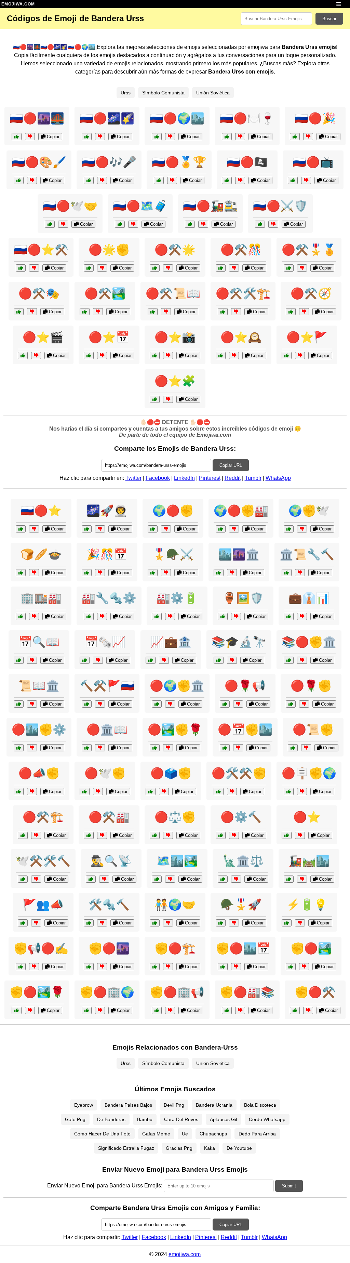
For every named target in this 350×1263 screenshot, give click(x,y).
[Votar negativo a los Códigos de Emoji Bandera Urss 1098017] (240, 180)
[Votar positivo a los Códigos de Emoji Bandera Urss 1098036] (221, 355)
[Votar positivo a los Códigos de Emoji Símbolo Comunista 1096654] (225, 704)
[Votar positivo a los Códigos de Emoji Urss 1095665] (23, 879)
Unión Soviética (213, 92)
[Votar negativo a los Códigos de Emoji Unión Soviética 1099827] (236, 879)
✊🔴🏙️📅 (243, 948)
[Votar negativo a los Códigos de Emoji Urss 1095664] (36, 922)
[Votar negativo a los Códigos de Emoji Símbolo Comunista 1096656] (168, 835)
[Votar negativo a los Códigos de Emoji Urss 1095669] (234, 922)
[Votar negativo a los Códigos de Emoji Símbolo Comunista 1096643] (308, 1010)
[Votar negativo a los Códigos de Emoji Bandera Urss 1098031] (30, 136)
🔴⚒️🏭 (109, 817)
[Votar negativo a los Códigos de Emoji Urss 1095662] (166, 528)
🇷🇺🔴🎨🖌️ (39, 162)
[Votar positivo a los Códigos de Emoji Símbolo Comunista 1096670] (223, 966)
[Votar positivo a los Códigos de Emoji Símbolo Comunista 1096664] (293, 747)
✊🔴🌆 (109, 948)
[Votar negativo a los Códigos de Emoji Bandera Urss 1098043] (306, 180)
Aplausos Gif (223, 1119)
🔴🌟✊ (109, 250)
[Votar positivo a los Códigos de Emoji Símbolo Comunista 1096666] (157, 704)
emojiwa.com (185, 1254)
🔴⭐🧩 (175, 381)
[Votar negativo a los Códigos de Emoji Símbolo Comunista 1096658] (100, 1010)
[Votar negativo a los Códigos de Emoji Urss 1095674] (164, 660)
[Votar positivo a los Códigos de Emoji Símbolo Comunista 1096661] (19, 791)
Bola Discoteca (260, 1105)
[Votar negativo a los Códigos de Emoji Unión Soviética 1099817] (302, 528)
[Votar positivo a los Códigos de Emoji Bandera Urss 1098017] (227, 180)
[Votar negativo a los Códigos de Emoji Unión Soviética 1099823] (166, 572)
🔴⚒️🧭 (311, 293)
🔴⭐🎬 (43, 337)
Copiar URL (230, 465)
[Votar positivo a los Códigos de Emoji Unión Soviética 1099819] (91, 879)
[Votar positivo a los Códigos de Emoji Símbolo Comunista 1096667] (23, 835)
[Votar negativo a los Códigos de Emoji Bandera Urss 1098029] (102, 180)
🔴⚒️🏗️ (43, 817)
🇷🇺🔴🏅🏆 (179, 162)
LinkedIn (184, 478)
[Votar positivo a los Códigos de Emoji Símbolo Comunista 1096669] (151, 791)
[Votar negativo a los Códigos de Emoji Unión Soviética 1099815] (34, 528)
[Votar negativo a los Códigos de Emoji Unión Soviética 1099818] (32, 704)
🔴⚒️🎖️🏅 (309, 250)
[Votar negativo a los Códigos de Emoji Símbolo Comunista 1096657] (100, 747)
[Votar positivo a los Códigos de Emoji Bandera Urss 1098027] (87, 136)
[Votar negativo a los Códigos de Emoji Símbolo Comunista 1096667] (36, 835)
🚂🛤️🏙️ (308, 861)
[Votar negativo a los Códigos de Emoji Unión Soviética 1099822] (102, 616)
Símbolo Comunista (163, 92)
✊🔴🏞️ (311, 948)
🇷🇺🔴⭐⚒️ (41, 250)
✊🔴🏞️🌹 (37, 992)
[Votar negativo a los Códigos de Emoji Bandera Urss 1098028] (102, 355)
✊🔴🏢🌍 (107, 992)
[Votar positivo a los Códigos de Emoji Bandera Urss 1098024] (223, 311)
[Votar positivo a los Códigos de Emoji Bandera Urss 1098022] (287, 355)
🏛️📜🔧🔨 (307, 554)
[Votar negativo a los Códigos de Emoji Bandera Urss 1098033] (32, 180)
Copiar (52, 136)
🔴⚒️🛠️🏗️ (243, 293)
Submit (289, 1185)
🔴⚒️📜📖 (173, 293)
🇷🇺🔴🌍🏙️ (177, 118)
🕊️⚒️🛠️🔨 (43, 861)
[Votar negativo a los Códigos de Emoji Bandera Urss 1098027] (100, 136)
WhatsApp (278, 478)
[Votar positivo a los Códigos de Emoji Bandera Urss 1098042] (221, 268)
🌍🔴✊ (172, 510)
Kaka (209, 1148)
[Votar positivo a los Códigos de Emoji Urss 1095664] (23, 922)
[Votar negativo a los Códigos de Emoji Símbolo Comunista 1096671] (168, 747)
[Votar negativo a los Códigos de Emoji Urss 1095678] (34, 616)
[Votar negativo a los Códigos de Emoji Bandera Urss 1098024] (236, 311)
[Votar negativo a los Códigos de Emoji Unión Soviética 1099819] (104, 879)
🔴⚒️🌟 (175, 250)
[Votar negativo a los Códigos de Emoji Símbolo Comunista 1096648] (302, 660)
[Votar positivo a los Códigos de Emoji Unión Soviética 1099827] (223, 879)
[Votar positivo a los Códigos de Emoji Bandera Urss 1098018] (89, 268)
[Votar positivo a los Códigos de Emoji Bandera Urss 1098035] (120, 224)
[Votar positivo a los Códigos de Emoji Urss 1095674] (151, 660)
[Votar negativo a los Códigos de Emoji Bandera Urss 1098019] (273, 224)
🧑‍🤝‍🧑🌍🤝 (175, 904)
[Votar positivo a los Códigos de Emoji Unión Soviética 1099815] (21, 528)
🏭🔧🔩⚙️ (109, 598)
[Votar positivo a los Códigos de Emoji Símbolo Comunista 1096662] (17, 1010)
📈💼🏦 (170, 642)
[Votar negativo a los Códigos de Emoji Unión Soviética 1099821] (300, 922)
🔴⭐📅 (109, 337)
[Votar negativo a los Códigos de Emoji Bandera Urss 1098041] (172, 180)
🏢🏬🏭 (41, 598)
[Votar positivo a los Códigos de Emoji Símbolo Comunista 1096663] (19, 747)
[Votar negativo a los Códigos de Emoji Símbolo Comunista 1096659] (102, 835)
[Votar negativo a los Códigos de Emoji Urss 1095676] (100, 528)
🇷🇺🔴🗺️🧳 (140, 206)
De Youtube (239, 1148)
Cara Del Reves (181, 1119)
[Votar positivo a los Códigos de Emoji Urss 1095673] (223, 616)
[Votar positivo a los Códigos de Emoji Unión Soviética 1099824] (21, 572)
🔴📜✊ (313, 729)
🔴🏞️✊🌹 (175, 729)
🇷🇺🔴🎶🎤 (109, 162)
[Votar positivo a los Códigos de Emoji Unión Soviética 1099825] (219, 572)
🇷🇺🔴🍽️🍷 (247, 118)
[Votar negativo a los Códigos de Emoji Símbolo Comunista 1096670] (236, 966)
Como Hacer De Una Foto (102, 1133)
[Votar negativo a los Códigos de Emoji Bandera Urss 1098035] (133, 224)
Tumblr (253, 478)
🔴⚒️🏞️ (104, 293)
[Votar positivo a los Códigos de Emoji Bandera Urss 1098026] (289, 268)
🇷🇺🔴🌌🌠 (107, 118)
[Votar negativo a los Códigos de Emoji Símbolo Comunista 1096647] (304, 704)
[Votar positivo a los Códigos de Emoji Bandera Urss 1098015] (21, 268)
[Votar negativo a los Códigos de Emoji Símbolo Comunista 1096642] (300, 835)
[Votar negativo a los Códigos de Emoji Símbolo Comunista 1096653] (238, 747)
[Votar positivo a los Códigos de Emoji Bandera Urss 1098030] (291, 311)
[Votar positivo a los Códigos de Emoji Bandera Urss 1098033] (19, 180)
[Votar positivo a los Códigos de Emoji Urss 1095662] (153, 528)
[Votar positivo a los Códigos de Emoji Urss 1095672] (155, 922)
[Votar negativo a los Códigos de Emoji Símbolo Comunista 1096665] (170, 1010)
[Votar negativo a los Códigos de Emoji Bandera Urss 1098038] (32, 311)
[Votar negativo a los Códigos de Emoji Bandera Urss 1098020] (166, 311)
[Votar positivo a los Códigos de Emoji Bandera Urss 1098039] (227, 136)
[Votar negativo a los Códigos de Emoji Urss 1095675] (170, 879)
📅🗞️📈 (104, 642)
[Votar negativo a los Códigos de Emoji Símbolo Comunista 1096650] (234, 528)
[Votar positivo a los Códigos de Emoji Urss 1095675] (157, 879)
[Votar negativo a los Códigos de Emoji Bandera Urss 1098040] (168, 399)
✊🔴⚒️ (315, 992)
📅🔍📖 (38, 642)
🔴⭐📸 (175, 337)
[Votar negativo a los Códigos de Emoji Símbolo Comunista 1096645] (234, 835)
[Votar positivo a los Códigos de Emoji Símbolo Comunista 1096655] (155, 966)
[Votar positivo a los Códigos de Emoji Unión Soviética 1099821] (287, 922)
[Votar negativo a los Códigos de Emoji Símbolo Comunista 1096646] (34, 966)
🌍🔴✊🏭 (241, 510)
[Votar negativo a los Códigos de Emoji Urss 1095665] (36, 879)
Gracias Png (179, 1148)
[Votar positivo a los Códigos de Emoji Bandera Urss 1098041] (159, 180)
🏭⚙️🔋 (177, 598)
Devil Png (174, 1105)
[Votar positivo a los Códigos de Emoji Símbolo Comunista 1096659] (89, 835)
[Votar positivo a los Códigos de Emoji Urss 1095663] (287, 572)
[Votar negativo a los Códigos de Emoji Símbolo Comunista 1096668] (240, 1010)
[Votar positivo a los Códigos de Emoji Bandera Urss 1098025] (295, 136)
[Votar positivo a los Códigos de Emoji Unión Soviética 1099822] (89, 616)
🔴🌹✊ (311, 686)
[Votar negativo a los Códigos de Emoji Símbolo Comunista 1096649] (232, 791)
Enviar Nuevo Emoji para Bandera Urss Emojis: (104, 1185)
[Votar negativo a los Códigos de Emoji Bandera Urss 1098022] (300, 355)
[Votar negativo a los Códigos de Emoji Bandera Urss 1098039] (240, 136)
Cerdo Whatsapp (267, 1119)
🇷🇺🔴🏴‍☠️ (247, 162)
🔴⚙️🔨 (240, 817)
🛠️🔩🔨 (109, 904)
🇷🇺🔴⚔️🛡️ (280, 206)
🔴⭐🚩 (306, 337)
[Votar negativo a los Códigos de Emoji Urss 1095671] (100, 572)
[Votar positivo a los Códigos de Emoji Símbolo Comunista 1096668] (227, 1010)
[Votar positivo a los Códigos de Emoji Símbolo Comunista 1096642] (287, 835)
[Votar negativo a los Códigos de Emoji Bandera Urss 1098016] (168, 268)
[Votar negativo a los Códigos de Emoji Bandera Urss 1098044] (36, 355)
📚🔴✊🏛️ (309, 642)
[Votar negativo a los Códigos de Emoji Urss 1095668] (302, 879)
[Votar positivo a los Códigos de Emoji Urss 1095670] (85, 660)
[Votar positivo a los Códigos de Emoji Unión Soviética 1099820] (289, 616)
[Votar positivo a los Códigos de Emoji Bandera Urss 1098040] (155, 399)
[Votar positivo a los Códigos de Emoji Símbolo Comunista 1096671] (155, 747)
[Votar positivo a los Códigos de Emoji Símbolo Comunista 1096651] (85, 791)
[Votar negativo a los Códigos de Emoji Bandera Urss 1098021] (170, 136)
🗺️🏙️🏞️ (177, 861)
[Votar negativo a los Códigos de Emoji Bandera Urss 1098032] (168, 355)
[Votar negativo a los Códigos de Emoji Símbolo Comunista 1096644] (302, 791)
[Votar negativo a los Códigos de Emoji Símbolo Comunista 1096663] (32, 747)
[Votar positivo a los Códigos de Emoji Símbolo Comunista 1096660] (89, 966)
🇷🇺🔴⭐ (41, 510)
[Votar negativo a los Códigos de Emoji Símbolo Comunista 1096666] (170, 704)
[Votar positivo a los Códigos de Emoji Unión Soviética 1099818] (19, 704)
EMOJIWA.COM (18, 4)
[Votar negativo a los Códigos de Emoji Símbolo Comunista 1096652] (304, 966)
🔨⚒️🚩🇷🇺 (107, 686)
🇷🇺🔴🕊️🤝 (70, 206)
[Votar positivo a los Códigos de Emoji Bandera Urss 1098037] (190, 224)
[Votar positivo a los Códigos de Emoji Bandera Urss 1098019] (260, 224)
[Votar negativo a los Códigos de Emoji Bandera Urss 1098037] (203, 224)
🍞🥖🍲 (41, 554)
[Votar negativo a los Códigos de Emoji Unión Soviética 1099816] (100, 704)
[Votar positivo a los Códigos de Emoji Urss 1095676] (87, 528)
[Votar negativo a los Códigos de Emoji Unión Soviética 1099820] (302, 616)
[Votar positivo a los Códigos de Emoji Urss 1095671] (87, 572)
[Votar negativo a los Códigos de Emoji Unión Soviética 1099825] (232, 572)
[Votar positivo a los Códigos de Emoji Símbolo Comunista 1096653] (225, 747)
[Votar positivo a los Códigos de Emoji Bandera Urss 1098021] (157, 136)
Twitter (133, 478)
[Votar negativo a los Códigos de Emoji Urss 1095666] (232, 660)
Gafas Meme (156, 1133)
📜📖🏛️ (38, 686)
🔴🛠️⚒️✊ (239, 773)
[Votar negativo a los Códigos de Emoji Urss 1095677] (32, 660)
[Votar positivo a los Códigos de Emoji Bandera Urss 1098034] (85, 311)
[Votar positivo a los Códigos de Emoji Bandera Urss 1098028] (89, 355)
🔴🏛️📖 (106, 729)
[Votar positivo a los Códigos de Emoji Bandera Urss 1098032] (155, 355)
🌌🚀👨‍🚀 (106, 510)
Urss (126, 92)
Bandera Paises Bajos (128, 1105)
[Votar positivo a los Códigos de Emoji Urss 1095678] (21, 616)
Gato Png (75, 1119)
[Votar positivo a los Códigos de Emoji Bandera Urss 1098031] (17, 136)
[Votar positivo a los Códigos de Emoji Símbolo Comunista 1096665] (157, 1010)
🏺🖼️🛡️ (243, 598)
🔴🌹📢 (245, 686)
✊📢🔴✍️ (41, 948)
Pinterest (209, 478)
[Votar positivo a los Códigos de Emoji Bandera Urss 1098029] (89, 180)
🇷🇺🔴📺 (313, 162)
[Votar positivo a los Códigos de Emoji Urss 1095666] (219, 660)
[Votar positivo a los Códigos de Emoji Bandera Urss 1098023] (50, 224)
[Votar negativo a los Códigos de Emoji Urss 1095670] (98, 660)
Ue (185, 1133)
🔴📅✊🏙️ (245, 729)
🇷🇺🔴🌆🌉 (37, 118)
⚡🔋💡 (306, 904)
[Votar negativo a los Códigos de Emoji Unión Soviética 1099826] (102, 922)
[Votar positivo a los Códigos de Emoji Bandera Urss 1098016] (155, 268)
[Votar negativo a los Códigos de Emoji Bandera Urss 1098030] (304, 311)
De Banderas (111, 1119)
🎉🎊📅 (106, 554)
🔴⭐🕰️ (240, 337)
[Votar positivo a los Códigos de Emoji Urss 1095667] (157, 616)
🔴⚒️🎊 (240, 250)
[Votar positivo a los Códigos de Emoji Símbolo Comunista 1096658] (87, 1010)
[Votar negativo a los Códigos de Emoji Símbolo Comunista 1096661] (32, 791)
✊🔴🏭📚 (247, 992)
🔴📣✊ (38, 773)
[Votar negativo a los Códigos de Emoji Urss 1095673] (236, 616)
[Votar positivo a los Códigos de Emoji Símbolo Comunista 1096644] (289, 791)
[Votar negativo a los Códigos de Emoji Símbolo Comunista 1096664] (306, 747)
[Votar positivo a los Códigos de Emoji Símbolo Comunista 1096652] (291, 966)
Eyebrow (83, 1105)
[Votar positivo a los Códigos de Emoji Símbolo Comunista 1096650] (221, 528)
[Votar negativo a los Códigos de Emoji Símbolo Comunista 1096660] (102, 966)
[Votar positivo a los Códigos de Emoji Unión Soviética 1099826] (89, 922)
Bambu (144, 1119)
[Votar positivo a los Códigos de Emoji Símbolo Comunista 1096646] (21, 966)
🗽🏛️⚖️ (243, 861)
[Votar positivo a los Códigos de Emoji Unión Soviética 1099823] (153, 572)
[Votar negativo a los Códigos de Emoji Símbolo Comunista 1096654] (238, 704)
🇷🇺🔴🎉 (315, 118)
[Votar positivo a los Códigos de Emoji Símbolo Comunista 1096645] (221, 835)
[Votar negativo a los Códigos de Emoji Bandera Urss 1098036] (234, 355)
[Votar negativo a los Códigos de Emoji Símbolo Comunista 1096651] (98, 791)
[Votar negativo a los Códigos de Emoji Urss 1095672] (168, 922)
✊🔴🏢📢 (177, 992)
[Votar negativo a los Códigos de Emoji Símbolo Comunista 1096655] (168, 966)
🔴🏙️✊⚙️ (39, 729)
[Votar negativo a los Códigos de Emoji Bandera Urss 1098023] (63, 224)
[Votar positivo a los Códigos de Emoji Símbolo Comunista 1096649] (219, 791)
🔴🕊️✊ (104, 773)
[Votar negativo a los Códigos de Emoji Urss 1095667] (170, 616)
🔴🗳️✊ (170, 773)
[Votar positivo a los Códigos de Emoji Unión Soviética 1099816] (87, 704)
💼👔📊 (308, 598)
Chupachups (213, 1133)
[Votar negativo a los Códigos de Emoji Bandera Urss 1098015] (34, 268)
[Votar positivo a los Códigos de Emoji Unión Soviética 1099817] (289, 528)
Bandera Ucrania (214, 1105)
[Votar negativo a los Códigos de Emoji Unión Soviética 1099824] (34, 572)
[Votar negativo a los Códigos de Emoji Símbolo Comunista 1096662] (30, 1010)
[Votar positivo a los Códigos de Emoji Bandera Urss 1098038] (19, 311)
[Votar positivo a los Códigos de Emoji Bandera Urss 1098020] (153, 311)
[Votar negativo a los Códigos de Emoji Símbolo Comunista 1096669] (164, 791)
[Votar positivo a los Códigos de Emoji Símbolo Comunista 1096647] (291, 704)
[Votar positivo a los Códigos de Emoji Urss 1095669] (221, 922)
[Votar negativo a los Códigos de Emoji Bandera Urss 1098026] (302, 268)
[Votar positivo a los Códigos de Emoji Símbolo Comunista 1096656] (155, 835)
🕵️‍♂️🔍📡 (111, 861)
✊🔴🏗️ (175, 948)
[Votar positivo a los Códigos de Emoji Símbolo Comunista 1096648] (289, 660)
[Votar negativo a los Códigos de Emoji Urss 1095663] (300, 572)
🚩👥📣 (43, 904)
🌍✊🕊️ (308, 510)
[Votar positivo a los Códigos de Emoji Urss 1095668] (289, 879)
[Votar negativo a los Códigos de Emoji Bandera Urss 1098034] (98, 311)
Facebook (158, 478)
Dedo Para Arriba (257, 1133)
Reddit (233, 478)
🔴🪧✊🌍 (309, 773)
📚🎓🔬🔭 (239, 642)
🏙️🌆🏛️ (238, 554)
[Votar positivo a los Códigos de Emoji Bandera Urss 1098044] (23, 355)
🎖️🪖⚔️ (172, 554)
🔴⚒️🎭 (38, 293)
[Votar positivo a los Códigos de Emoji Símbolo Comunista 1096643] (295, 1010)
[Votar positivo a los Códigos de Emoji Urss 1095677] (19, 660)
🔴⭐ (307, 817)
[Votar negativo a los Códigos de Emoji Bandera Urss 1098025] (308, 136)
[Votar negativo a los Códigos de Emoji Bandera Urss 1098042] (234, 268)
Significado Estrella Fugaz (126, 1148)
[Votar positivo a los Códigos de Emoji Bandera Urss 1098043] (293, 180)
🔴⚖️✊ (175, 817)
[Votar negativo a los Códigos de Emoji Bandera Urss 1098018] (102, 268)
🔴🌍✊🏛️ (177, 686)
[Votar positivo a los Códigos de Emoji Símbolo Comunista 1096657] (87, 747)
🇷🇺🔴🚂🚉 (210, 206)
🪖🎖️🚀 (240, 904)
